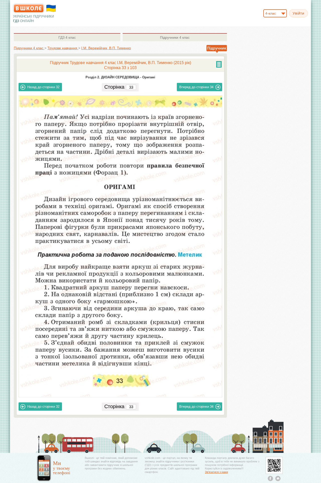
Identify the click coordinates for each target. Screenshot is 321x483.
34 (196, 87)
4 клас (67, 37)
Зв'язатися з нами (216, 471)
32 (43, 87)
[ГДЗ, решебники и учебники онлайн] (28, 8)
